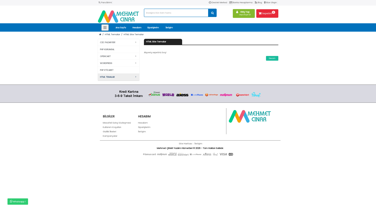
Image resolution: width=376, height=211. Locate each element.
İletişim (169, 27)
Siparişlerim (153, 27)
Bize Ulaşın (271, 2)
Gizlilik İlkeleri (109, 131)
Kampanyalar (110, 135)
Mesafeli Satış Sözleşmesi (117, 122)
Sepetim (268, 13)
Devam (272, 58)
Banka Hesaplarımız (242, 2)
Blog (259, 2)
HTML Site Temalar (134, 34)
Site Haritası (185, 143)
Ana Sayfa (121, 27)
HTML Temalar (112, 34)
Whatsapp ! (19, 201)
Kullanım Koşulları (112, 127)
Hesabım (136, 27)
